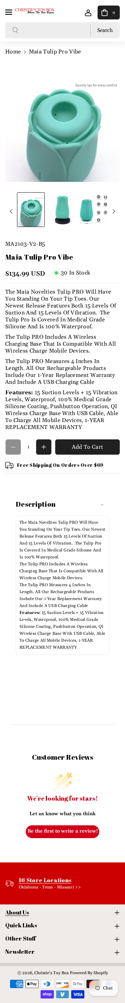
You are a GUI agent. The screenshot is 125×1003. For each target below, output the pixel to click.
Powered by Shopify (89, 973)
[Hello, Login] (88, 12)
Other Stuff (20, 938)
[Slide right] (114, 211)
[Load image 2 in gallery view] (62, 209)
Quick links (21, 925)
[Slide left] (11, 211)
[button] (9, 11)
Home (13, 51)
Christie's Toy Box (51, 973)
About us (17, 912)
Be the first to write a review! (62, 831)
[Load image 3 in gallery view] (94, 209)
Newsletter (20, 951)
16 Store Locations (45, 880)
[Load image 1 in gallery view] (31, 209)
